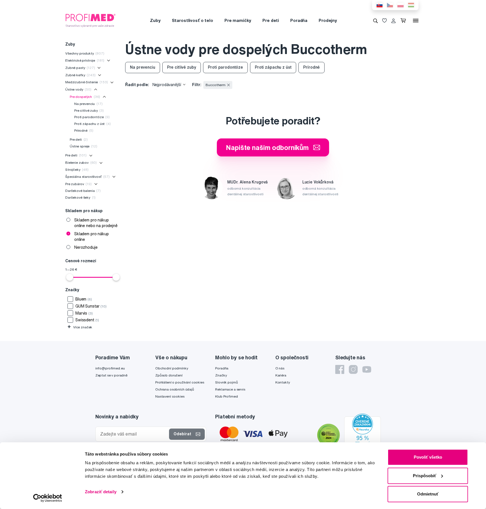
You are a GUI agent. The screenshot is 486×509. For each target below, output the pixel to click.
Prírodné (83, 130)
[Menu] (416, 20)
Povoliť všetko (428, 457)
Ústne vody (78, 89)
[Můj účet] (393, 20)
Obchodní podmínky (171, 368)
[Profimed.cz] (90, 20)
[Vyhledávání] (375, 20)
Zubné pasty (80, 67)
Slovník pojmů (226, 382)
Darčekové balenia (83, 190)
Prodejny (328, 20)
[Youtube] (366, 369)
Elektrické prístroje (84, 60)
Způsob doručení (169, 375)
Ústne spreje (83, 146)
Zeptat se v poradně (111, 375)
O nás (279, 368)
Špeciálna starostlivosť (87, 176)
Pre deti (270, 20)
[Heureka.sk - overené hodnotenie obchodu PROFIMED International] (362, 436)
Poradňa (298, 20)
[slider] (69, 277)
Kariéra (280, 375)
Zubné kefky (80, 75)
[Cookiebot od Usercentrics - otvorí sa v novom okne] (47, 498)
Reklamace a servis (230, 389)
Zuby (155, 20)
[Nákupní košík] (404, 20)
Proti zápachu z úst (92, 123)
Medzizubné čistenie (86, 82)
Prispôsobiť (424, 475)
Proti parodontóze (92, 117)
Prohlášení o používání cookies (179, 382)
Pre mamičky (237, 20)
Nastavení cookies (169, 396)
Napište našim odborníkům (267, 147)
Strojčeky (77, 169)
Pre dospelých (85, 96)
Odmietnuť (427, 494)
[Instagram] (353, 369)
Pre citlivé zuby (89, 110)
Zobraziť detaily (100, 491)
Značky (221, 375)
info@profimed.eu (110, 368)
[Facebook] (339, 369)
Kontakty (282, 382)
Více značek (80, 327)
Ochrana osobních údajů (174, 389)
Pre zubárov (78, 184)
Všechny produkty (84, 53)
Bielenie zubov (81, 162)
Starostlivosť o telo (192, 20)
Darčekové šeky (80, 197)
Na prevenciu (88, 104)
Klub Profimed (226, 396)
